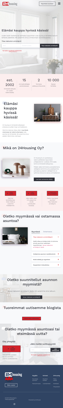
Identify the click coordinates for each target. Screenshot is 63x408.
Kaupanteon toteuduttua (41, 265)
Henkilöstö (56, 383)
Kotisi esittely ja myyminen (41, 259)
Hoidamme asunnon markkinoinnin (44, 254)
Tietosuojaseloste (9, 399)
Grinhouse (38, 400)
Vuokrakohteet (46, 383)
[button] (36, 231)
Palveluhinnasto (36, 383)
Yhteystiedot (56, 386)
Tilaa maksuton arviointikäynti (42, 237)
